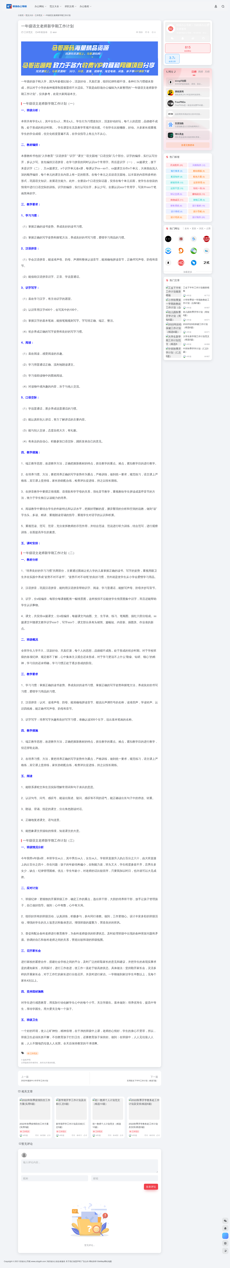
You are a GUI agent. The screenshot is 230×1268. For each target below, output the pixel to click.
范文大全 (29, 15)
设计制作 (198, 217)
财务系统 (176, 205)
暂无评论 (27, 1143)
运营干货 (177, 188)
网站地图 (108, 1261)
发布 (187, 228)
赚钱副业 (198, 193)
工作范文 (38, 15)
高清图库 (176, 165)
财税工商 (199, 199)
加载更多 (187, 271)
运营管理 (199, 182)
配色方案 (199, 176)
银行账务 (176, 170)
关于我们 (69, 1261)
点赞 (208, 228)
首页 (22, 15)
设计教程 (176, 211)
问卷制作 (199, 165)
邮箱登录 (177, 182)
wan (54, 32)
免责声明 (77, 1261)
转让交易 (176, 193)
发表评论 (151, 1186)
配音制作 (176, 176)
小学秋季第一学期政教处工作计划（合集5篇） (196, 301)
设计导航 (199, 211)
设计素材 (198, 205)
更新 (194, 228)
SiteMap (100, 1261)
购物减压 (177, 199)
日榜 (194, 71)
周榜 (200, 71)
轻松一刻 (199, 188)
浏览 (201, 228)
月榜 (207, 71)
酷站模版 (199, 170)
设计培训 (176, 217)
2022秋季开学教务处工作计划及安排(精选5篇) (143, 1125)
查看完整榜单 (187, 145)
